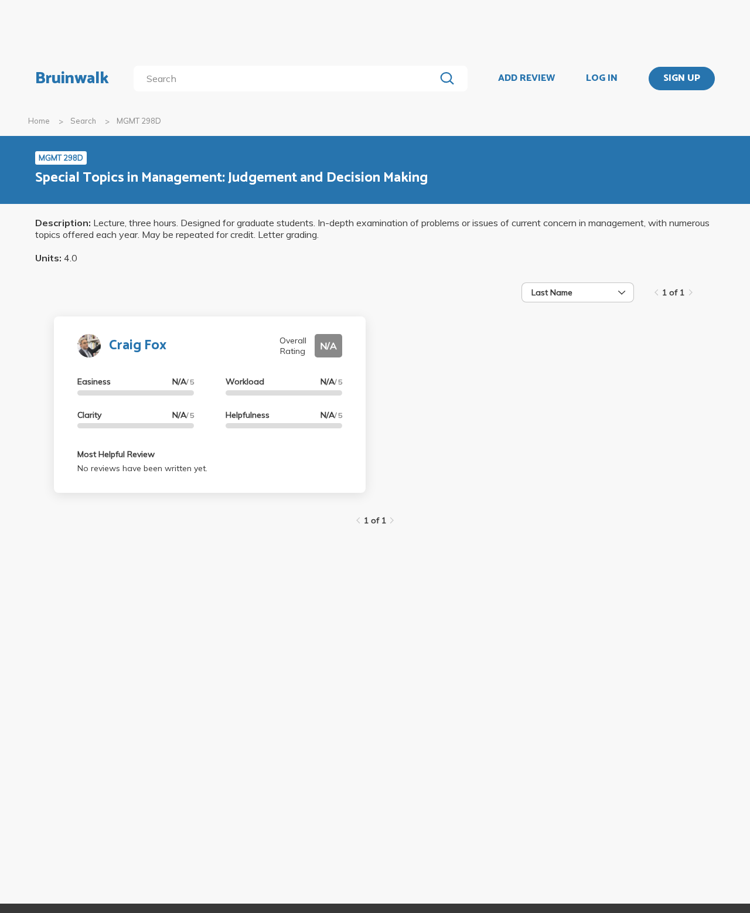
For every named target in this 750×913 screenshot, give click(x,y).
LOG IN (602, 78)
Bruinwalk (72, 78)
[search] (286, 78)
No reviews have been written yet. (142, 468)
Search (83, 120)
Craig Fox (137, 345)
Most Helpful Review (116, 454)
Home (39, 120)
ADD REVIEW (526, 78)
